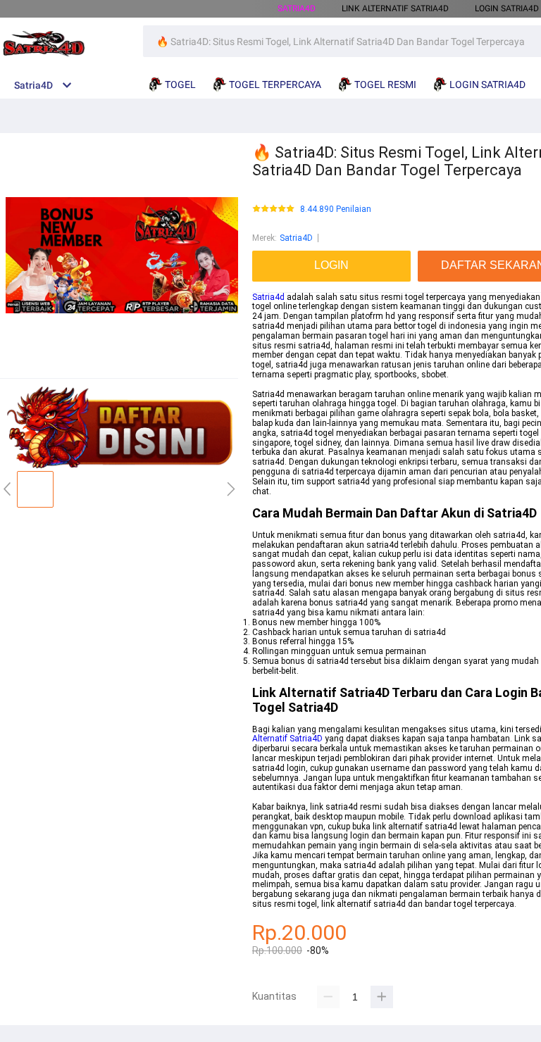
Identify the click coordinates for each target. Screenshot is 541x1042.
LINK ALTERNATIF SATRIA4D (395, 8)
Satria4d (268, 297)
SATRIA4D (297, 8)
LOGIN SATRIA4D (507, 8)
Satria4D (296, 238)
